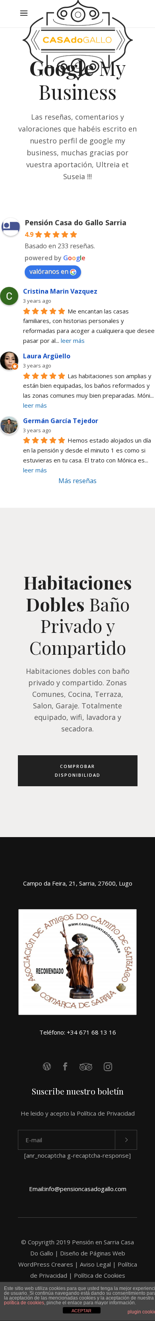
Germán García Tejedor (60, 420)
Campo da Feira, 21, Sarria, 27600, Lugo (77, 883)
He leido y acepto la (78, 1113)
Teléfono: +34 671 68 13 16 (77, 1032)
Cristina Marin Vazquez (60, 291)
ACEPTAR (81, 1310)
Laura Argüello (46, 356)
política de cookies (24, 1303)
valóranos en (48, 271)
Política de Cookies (99, 1275)
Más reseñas (77, 480)
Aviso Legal (95, 1264)
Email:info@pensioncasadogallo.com (77, 1189)
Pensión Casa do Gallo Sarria (75, 222)
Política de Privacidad (106, 1113)
